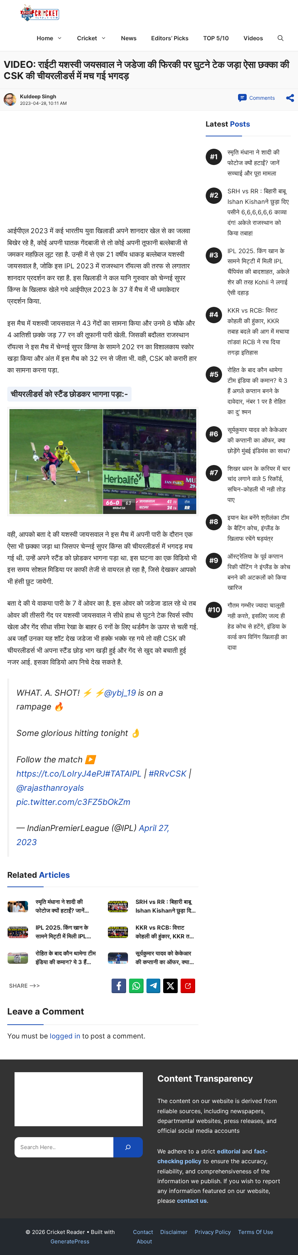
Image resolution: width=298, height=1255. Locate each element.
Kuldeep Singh (38, 96)
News (129, 38)
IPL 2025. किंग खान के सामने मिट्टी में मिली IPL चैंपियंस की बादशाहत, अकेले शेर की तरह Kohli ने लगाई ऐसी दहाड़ (64, 932)
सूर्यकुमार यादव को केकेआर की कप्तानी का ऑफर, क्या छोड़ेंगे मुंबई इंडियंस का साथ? (165, 958)
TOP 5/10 (216, 38)
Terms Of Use (255, 1232)
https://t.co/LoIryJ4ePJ (60, 774)
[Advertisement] (102, 171)
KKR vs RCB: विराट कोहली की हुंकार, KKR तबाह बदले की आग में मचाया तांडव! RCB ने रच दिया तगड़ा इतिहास (166, 932)
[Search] (128, 1147)
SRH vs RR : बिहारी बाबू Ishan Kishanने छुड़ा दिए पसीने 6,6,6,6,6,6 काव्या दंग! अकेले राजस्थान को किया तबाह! (166, 906)
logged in (65, 1036)
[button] (280, 38)
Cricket (87, 38)
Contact (143, 1232)
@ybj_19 (120, 693)
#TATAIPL (123, 774)
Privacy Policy (213, 1232)
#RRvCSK (167, 774)
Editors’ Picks (170, 38)
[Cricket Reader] (39, 12)
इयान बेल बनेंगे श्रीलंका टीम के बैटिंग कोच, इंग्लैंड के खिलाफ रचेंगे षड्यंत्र (258, 528)
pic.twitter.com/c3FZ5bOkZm (73, 802)
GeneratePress (70, 1241)
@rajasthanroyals (50, 788)
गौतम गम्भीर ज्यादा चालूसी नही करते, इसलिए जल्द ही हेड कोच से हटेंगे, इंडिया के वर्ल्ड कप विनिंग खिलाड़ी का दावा (257, 626)
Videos (253, 38)
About (144, 1241)
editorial (228, 1151)
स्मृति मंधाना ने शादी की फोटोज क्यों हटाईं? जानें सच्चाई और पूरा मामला (60, 906)
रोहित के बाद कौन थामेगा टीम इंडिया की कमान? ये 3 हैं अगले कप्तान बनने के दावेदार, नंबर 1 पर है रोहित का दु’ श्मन (66, 958)
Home (45, 38)
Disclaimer (174, 1232)
